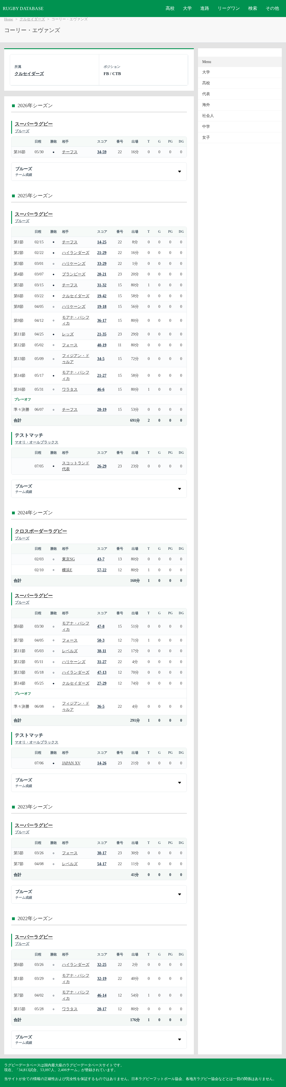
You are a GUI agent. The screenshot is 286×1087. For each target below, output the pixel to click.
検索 (252, 8)
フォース (70, 345)
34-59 (101, 152)
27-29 (101, 683)
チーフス (70, 152)
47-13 (101, 672)
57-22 (101, 570)
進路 (204, 8)
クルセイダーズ (32, 19)
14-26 (101, 763)
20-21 (101, 274)
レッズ (68, 334)
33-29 (101, 263)
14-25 (101, 242)
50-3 (100, 640)
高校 (170, 8)
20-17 (101, 1009)
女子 (206, 137)
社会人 (208, 116)
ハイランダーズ (75, 252)
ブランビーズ (73, 274)
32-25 (101, 964)
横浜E (67, 570)
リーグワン (229, 8)
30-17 (101, 853)
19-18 (101, 306)
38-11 (101, 651)
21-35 (101, 334)
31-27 (101, 661)
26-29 (101, 466)
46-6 (100, 389)
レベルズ (70, 651)
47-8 (100, 626)
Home (8, 19)
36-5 (100, 706)
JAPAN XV (71, 763)
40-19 (101, 345)
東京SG (68, 559)
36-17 (101, 320)
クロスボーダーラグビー (41, 531)
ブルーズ (22, 131)
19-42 (101, 296)
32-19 (101, 978)
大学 (187, 8)
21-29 (101, 252)
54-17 (101, 864)
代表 (206, 94)
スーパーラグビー (34, 124)
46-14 (101, 995)
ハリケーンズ (73, 263)
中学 (206, 126)
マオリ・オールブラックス (36, 442)
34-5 (100, 358)
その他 (272, 8)
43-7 (100, 559)
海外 (206, 105)
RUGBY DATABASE (23, 8)
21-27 (101, 375)
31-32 (101, 285)
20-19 (101, 409)
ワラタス (70, 389)
